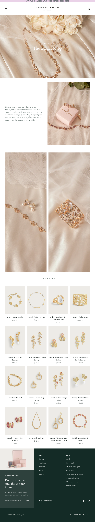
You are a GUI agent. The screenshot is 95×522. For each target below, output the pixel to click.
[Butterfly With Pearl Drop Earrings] (80, 380)
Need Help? (70, 463)
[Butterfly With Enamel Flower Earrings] (58, 340)
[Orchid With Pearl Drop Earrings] (15, 340)
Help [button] (68, 455)
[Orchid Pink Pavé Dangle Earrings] (58, 380)
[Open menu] (8, 8)
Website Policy (70, 485)
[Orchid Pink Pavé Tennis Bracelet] (80, 421)
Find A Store (70, 470)
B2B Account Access (72, 482)
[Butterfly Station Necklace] (37, 300)
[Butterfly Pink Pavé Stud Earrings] (15, 421)
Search (68, 459)
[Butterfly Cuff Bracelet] (80, 300)
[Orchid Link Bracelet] (15, 380)
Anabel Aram (78, 515)
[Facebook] (84, 501)
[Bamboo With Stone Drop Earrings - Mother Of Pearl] (58, 421)
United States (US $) (16, 515)
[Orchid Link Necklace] (37, 421)
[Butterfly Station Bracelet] (15, 300)
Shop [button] (41, 455)
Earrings (41, 459)
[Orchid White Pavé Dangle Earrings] (37, 340)
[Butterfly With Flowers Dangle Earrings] (80, 340)
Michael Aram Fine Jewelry (74, 474)
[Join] (26, 500)
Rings (41, 470)
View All (42, 474)
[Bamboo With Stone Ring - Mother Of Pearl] (58, 300)
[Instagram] (89, 501)
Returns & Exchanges (73, 466)
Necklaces (42, 463)
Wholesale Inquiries (72, 478)
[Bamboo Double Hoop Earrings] (37, 380)
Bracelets (42, 466)
